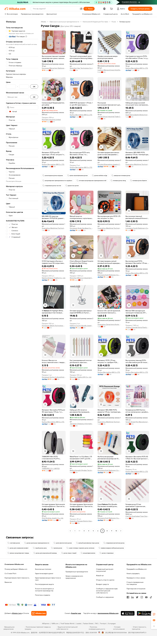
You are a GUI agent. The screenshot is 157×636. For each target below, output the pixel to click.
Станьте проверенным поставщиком (135, 583)
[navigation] (22, 276)
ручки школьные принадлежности (38, 543)
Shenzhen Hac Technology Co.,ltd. (82, 68)
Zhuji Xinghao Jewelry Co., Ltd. (52, 518)
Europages (112, 623)
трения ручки (57, 548)
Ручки (114, 22)
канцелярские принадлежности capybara (58, 180)
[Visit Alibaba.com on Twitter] (137, 597)
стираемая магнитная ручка (115, 543)
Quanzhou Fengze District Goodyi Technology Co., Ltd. (82, 521)
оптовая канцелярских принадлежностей (92, 180)
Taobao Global (88, 623)
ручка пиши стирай (70, 553)
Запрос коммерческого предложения (74, 577)
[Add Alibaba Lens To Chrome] (39, 613)
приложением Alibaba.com (108, 613)
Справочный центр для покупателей (104, 570)
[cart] (112, 9)
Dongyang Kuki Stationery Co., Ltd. (109, 275)
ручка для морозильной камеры (46, 553)
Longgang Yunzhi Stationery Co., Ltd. (137, 228)
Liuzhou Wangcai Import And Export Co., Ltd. (109, 70)
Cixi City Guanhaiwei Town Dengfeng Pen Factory (137, 516)
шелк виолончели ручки (64, 543)
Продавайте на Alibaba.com (137, 569)
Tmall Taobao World (67, 623)
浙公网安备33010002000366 (116, 632)
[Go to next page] (121, 531)
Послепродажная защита (44, 584)
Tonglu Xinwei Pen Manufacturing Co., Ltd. (137, 422)
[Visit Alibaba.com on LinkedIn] (132, 597)
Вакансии (8, 582)
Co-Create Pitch (10, 573)
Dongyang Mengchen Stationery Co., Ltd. (54, 68)
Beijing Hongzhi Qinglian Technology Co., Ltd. (82, 470)
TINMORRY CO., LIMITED (51, 468)
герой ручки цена (41, 548)
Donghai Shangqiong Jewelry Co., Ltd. (109, 164)
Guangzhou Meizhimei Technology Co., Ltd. (137, 164)
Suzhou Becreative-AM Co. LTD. (137, 68)
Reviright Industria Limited (51, 119)
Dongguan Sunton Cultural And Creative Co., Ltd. (54, 377)
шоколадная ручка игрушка (54, 175)
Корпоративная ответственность (17, 578)
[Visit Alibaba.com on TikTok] (151, 597)
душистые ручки (73, 185)
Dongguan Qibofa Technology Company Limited (54, 325)
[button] (81, 8)
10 (116, 531)
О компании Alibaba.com (14, 564)
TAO (96, 623)
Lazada (78, 623)
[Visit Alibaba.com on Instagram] (141, 597)
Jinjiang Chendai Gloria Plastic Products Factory (137, 327)
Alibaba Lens (17, 613)
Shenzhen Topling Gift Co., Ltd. (80, 377)
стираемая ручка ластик (53, 185)
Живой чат (100, 575)
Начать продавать (133, 573)
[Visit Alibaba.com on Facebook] (128, 597)
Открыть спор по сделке (105, 580)
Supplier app (76, 613)
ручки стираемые (108, 553)
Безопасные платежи (43, 569)
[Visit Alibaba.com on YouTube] (146, 597)
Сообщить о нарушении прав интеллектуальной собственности (106, 591)
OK (34, 87)
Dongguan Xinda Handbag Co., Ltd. (82, 228)
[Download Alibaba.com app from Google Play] (144, 613)
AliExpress (45, 623)
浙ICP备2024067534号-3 (137, 632)
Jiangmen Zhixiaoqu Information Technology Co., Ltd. (82, 424)
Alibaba (43, 22)
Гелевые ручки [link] (124, 22)
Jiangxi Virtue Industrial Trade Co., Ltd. (109, 116)
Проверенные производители (77, 572)
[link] (154, 614)
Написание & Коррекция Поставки (95, 22)
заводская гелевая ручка (122, 175)
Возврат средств (102, 584)
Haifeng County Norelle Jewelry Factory (82, 325)
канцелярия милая (89, 553)
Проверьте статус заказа (136, 578)
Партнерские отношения (136, 589)
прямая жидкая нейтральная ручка (112, 548)
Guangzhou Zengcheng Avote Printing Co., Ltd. (109, 324)
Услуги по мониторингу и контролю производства (44, 590)
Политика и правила (42, 595)
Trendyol (103, 623)
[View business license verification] (99, 632)
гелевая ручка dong (119, 180)
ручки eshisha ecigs (100, 175)
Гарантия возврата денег (44, 573)
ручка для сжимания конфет (19, 548)
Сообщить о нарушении (105, 597)
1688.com (54, 623)
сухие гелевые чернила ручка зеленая (81, 548)
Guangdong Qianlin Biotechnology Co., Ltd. (137, 115)
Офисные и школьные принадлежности (64, 22)
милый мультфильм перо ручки (88, 543)
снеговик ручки (15, 543)
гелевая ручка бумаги (139, 180)
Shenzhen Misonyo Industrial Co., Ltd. (82, 278)
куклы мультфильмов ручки (79, 175)
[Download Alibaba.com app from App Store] (128, 613)
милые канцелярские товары (19, 553)
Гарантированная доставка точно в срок (48, 579)
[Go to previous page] (70, 531)
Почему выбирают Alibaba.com (16, 569)
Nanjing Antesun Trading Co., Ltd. (53, 278)
